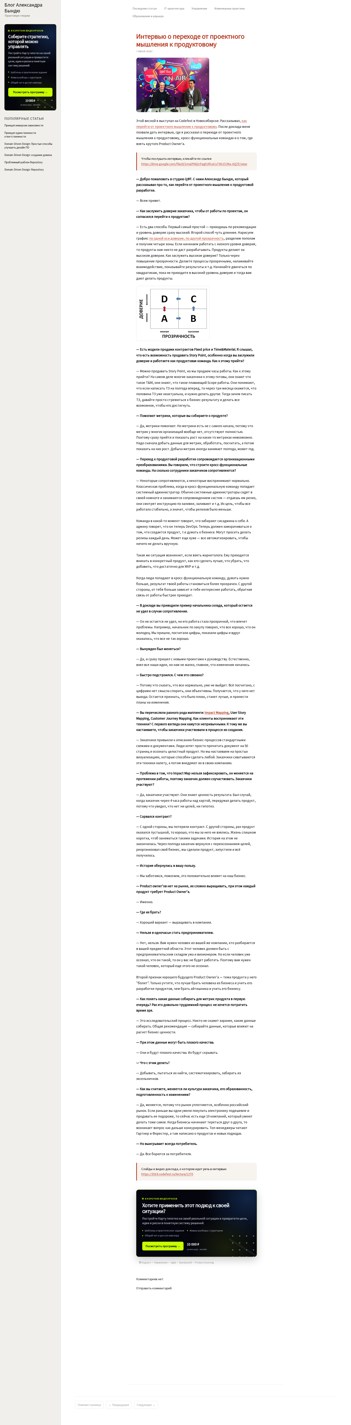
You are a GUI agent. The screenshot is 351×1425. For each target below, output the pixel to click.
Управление (199, 8)
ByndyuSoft (185, 1262)
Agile (173, 1262)
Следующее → (146, 1405)
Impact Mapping (217, 712)
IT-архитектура (174, 8)
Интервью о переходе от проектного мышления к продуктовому (190, 40)
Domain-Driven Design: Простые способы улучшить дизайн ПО (28, 145)
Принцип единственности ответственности (20, 134)
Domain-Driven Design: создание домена (28, 155)
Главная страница (89, 1405)
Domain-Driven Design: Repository (24, 169)
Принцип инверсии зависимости (23, 125)
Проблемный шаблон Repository (23, 162)
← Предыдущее (119, 1405)
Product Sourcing (204, 1262)
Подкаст (146, 1262)
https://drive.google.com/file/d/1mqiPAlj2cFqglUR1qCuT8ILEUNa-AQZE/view (194, 164)
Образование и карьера (148, 16)
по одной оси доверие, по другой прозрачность (186, 238)
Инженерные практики (229, 8)
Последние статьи (145, 8)
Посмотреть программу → (163, 1246)
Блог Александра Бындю (23, 7)
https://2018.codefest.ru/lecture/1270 (167, 1174)
